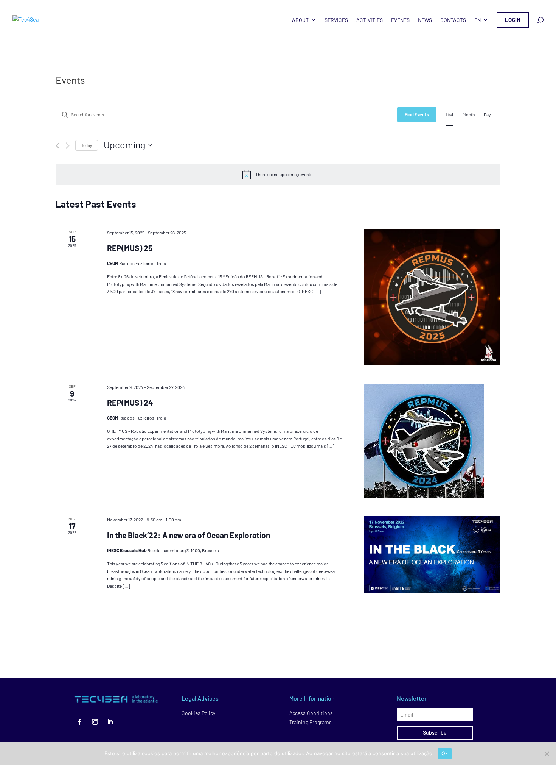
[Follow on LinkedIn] (110, 722)
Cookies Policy (198, 713)
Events (400, 20)
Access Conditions (311, 713)
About (300, 20)
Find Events (417, 114)
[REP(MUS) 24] (432, 441)
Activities (369, 20)
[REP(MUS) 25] (432, 297)
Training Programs (310, 722)
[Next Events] (67, 145)
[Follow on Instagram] (95, 722)
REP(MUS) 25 (129, 248)
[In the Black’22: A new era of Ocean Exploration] (432, 554)
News (425, 20)
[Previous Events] (58, 145)
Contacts (453, 20)
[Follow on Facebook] (80, 722)
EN (477, 20)
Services (336, 20)
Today (86, 145)
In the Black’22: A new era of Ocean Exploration (188, 535)
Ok (444, 753)
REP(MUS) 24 (130, 402)
